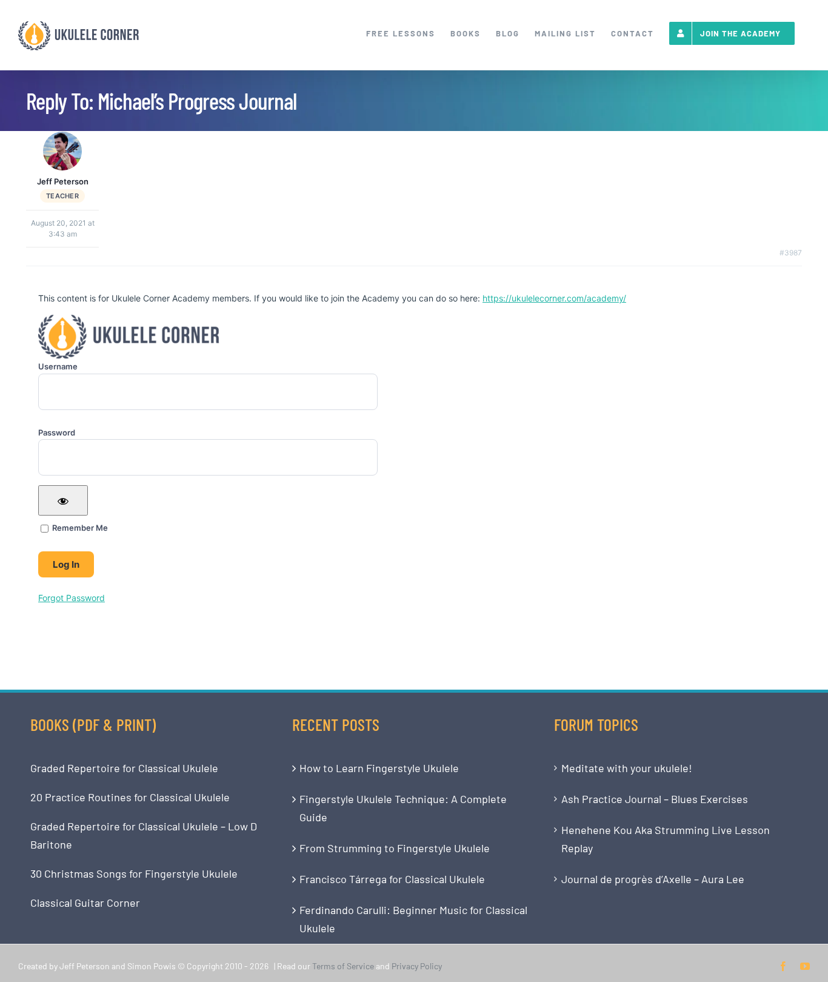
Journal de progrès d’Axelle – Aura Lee (652, 879)
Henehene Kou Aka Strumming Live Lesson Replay (665, 839)
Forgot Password (71, 598)
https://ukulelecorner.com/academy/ (554, 298)
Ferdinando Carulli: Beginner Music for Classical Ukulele (413, 919)
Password (56, 432)
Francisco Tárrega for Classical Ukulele (392, 879)
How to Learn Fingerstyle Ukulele (379, 768)
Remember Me (79, 528)
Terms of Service (343, 966)
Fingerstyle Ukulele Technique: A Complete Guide (403, 808)
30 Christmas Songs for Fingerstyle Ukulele (134, 873)
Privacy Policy (417, 966)
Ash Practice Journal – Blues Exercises (654, 798)
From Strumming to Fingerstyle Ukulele (394, 848)
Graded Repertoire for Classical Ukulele (124, 768)
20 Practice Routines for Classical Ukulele (130, 797)
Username (58, 366)
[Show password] (63, 500)
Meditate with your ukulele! (626, 768)
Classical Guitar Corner (85, 902)
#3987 (791, 252)
